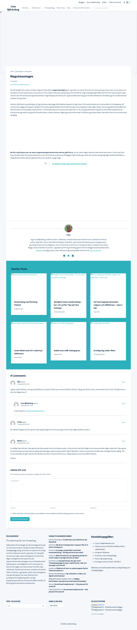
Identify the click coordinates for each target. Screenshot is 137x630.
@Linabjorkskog (106, 559)
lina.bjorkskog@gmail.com (34, 411)
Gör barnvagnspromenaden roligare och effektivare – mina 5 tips (108, 305)
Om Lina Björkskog (93, 2)
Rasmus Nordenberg (56, 574)
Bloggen (82, 2)
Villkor (104, 2)
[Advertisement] (68, 134)
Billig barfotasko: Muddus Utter (60, 579)
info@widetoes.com (107, 543)
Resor (69, 8)
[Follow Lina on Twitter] (68, 256)
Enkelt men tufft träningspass (67, 350)
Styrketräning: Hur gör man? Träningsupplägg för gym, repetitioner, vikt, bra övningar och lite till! (68, 563)
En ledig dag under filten (104, 350)
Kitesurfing (61, 8)
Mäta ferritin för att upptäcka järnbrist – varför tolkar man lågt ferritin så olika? (68, 556)
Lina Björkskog (27, 403)
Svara (123, 382)
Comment (15, 481)
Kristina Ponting (54, 540)
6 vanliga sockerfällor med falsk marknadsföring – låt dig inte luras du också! (66, 551)
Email (53, 508)
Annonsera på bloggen (99, 614)
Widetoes (39, 250)
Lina (68, 235)
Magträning (14, 84)
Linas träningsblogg (109, 555)
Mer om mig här (95, 250)
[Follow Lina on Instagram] (72, 256)
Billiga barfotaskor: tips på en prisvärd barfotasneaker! (67, 580)
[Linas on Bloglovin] (111, 605)
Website (93, 508)
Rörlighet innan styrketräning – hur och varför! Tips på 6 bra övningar (68, 305)
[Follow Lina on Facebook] (64, 256)
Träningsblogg (49, 8)
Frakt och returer (115, 2)
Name (13, 508)
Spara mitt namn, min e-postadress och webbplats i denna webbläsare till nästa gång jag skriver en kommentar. (48, 513)
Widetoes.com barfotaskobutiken (103, 568)
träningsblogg (11, 550)
